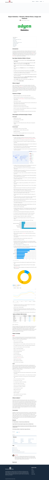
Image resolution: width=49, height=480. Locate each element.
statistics (13, 55)
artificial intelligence (21, 98)
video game (24, 233)
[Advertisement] (24, 8)
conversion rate (19, 357)
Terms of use (33, 473)
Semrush (29, 441)
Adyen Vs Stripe (15, 44)
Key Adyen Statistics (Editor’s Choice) (17, 39)
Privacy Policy (33, 474)
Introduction (14, 38)
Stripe (13, 335)
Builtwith (29, 440)
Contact (41, 1)
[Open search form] (43, 1)
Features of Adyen (15, 41)
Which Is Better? (15, 45)
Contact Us (32, 471)
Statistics (37, 1)
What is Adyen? (14, 40)
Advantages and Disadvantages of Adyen (17, 42)
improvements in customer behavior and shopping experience (28, 138)
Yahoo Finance (30, 442)
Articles (33, 1)
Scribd (28, 242)
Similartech (22, 440)
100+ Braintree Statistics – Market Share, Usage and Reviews (21, 429)
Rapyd (21, 442)
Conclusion (14, 46)
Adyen (14, 440)
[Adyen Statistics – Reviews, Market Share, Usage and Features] (17, 432)
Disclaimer (32, 472)
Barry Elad (22, 20)
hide (16, 37)
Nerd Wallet (22, 441)
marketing (17, 267)
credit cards (20, 86)
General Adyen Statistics (15, 43)
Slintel (14, 441)
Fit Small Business (15, 442)
